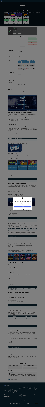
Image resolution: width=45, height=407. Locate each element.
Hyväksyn (22, 206)
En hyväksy (22, 209)
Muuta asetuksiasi (22, 207)
